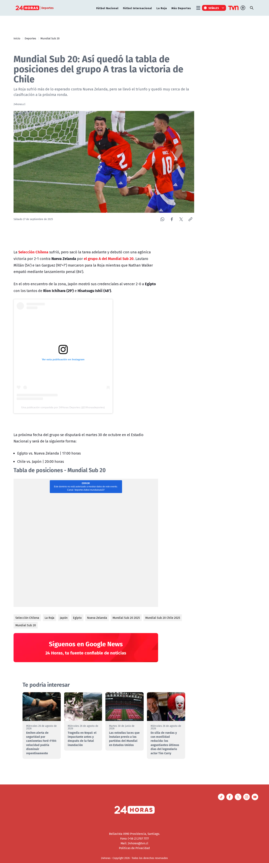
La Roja (161, 8)
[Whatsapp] (162, 219)
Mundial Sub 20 (49, 38)
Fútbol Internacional (137, 8)
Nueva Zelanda (97, 617)
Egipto (77, 617)
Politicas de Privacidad (134, 848)
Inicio (17, 38)
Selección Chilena (27, 617)
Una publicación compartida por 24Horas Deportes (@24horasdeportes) (63, 407)
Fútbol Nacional (107, 8)
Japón (64, 617)
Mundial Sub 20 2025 (126, 617)
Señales (213, 8)
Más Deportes (181, 8)
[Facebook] (171, 219)
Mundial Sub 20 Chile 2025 (162, 617)
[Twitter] (181, 219)
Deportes (30, 38)
